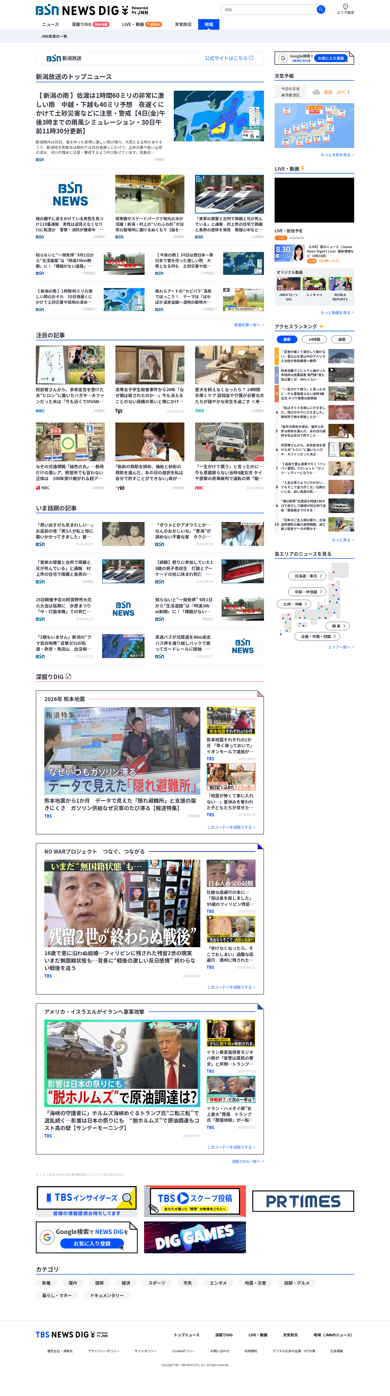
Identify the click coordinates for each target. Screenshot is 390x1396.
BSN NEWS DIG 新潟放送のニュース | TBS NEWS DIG (86, 1174)
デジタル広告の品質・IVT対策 (293, 1351)
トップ (40, 1174)
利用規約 (251, 1351)
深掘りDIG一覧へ (246, 1161)
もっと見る (341, 539)
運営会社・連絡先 (60, 1351)
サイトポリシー (146, 1351)
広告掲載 (336, 1351)
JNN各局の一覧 (54, 36)
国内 (73, 1283)
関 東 (336, 626)
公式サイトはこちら (226, 58)
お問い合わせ (219, 1351)
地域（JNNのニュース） (334, 1334)
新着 (46, 1283)
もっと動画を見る (335, 312)
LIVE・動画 (141, 24)
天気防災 (183, 24)
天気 (187, 1283)
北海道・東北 (306, 576)
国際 (99, 1283)
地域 (209, 24)
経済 (126, 1283)
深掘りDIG (89, 24)
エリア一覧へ (339, 647)
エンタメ (218, 1283)
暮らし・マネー (57, 1295)
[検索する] (321, 9)
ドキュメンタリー (107, 1295)
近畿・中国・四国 (316, 636)
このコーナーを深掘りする (229, 827)
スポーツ (156, 1283)
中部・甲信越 (306, 591)
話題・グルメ (297, 1283)
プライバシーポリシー (104, 1351)
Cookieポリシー (183, 1351)
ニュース (50, 24)
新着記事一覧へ (247, 324)
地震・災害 (255, 1283)
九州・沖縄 (292, 604)
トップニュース (187, 1334)
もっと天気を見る (335, 154)
